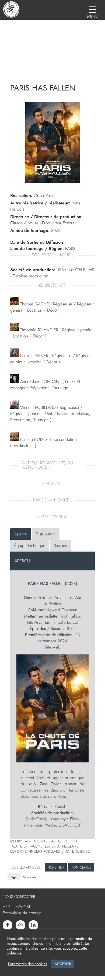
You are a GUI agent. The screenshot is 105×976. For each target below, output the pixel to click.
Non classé (81, 867)
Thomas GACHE (34, 304)
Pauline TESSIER (33, 356)
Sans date (29, 877)
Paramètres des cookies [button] (27, 963)
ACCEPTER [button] (63, 963)
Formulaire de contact (22, 913)
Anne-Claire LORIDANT (40, 381)
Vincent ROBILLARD (37, 407)
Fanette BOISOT (34, 439)
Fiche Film (55, 867)
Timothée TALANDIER (38, 330)
